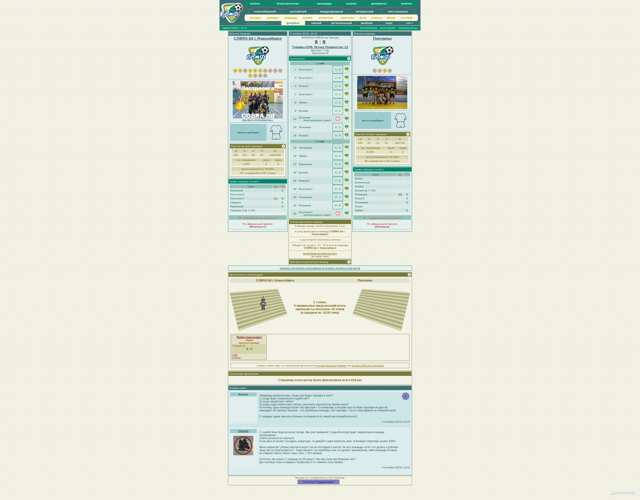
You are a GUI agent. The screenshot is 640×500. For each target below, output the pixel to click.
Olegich (243, 431)
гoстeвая (406, 17)
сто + (409, 22)
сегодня (255, 17)
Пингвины (382, 38)
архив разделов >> (257, 23)
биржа (390, 17)
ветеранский (365, 11)
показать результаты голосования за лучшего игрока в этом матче (320, 268)
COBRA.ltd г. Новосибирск (258, 38)
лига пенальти (398, 11)
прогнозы (347, 17)
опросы (376, 17)
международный (331, 11)
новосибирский (265, 11)
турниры (272, 17)
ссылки (351, 3)
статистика (325, 17)
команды (291, 17)
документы (378, 3)
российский (298, 11)
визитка (406, 3)
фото (362, 17)
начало (255, 3)
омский (316, 22)
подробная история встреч (320, 253)
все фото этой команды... (257, 119)
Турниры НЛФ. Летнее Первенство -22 (320, 47)
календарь (324, 3)
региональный (341, 22)
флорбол (293, 22)
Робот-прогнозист (249, 337)
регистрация (387, 27)
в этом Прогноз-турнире (331, 365)
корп (389, 22)
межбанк (367, 22)
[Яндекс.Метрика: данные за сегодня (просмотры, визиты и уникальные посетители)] (623, 493)
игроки (307, 17)
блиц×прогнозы (288, 3)
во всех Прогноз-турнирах (368, 365)
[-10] (235, 355)
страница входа (408, 27)
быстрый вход (368, 27)
